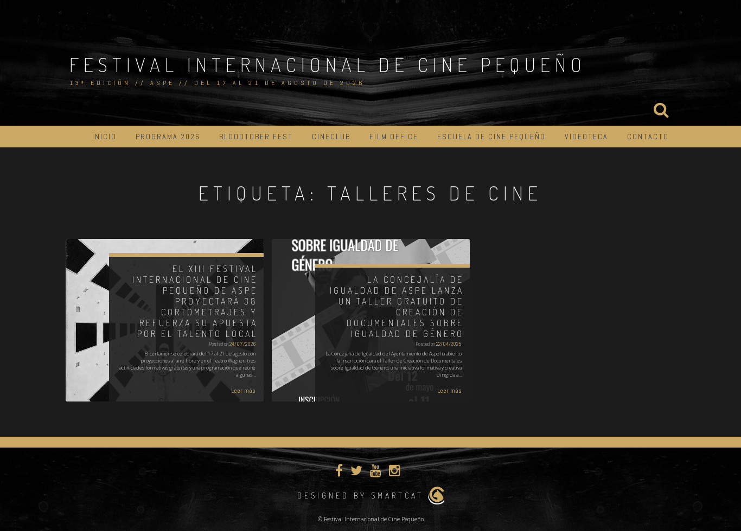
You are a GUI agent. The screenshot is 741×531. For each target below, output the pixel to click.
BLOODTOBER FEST (256, 136)
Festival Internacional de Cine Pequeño (327, 64)
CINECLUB (331, 136)
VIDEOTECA (586, 136)
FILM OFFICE (393, 136)
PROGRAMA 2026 (168, 136)
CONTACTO (648, 136)
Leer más (243, 390)
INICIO (104, 136)
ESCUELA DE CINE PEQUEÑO (491, 136)
